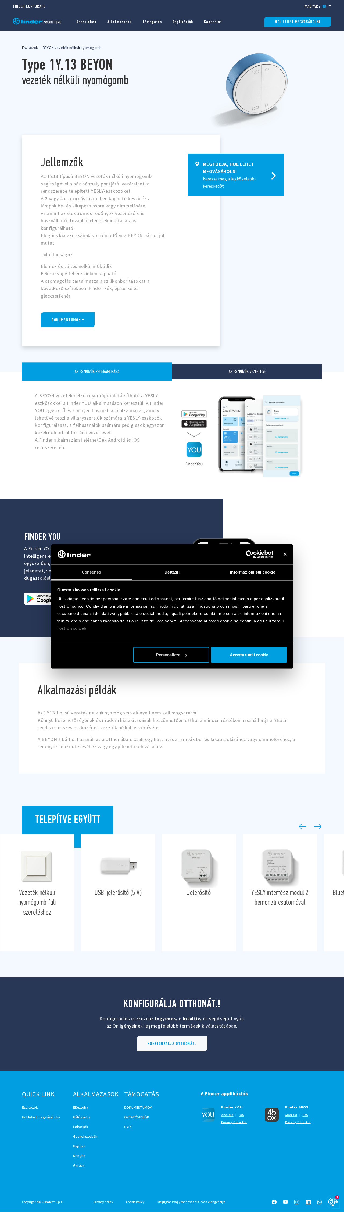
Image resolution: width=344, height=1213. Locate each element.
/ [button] (315, 6)
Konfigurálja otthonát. (172, 1043)
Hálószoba (82, 1117)
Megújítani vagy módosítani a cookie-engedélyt (191, 1202)
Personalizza (168, 654)
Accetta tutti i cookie (249, 654)
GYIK (128, 1126)
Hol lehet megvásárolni (297, 21)
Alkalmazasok (119, 21)
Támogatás (152, 21)
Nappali (79, 1146)
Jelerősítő (199, 892)
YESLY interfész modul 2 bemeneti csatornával (280, 892)
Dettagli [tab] (172, 572)
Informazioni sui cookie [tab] (252, 572)
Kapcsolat (213, 21)
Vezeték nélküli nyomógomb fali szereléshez (37, 892)
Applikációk (183, 21)
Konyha (79, 1155)
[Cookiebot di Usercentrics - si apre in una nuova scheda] (249, 554)
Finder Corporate (29, 6)
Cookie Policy (135, 1202)
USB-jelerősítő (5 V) (118, 892)
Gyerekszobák (85, 1136)
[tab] (97, 372)
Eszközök (30, 47)
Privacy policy (103, 1202)
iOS (241, 1115)
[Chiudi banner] (285, 554)
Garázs (79, 1165)
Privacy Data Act (234, 1122)
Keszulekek (86, 21)
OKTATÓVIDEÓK (136, 1117)
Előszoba (80, 1107)
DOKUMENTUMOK (66, 319)
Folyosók (80, 1126)
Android (227, 1115)
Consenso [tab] (91, 572)
